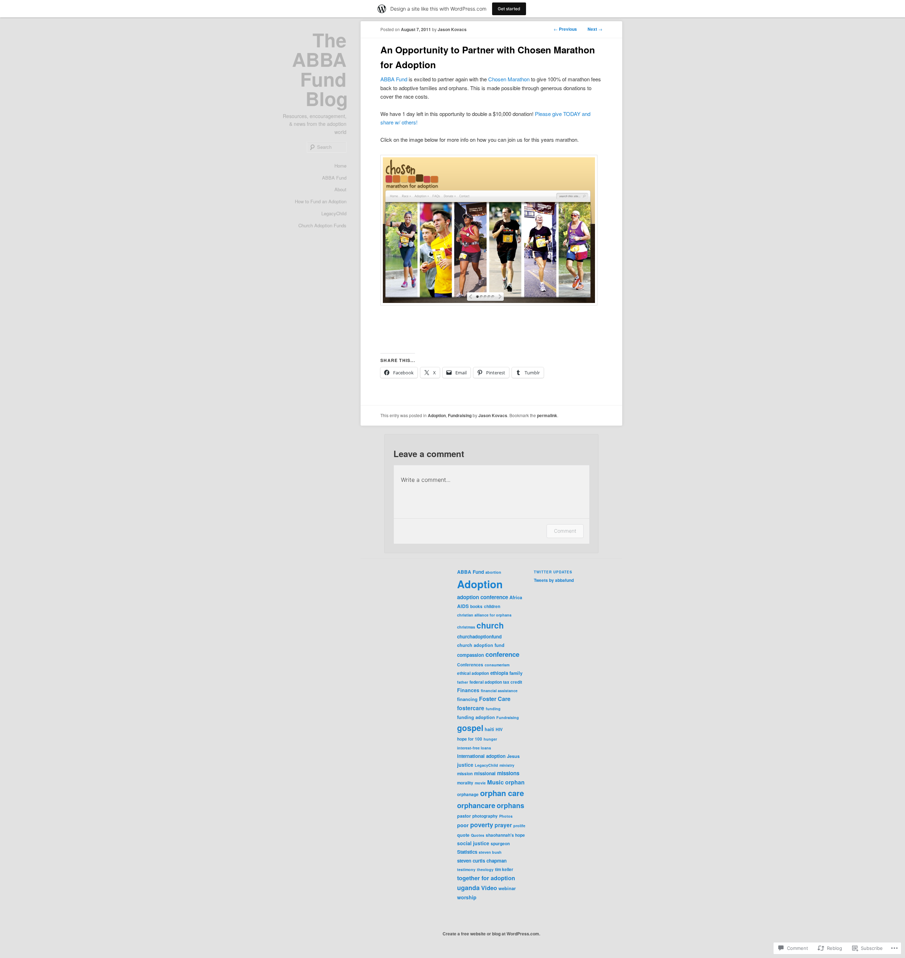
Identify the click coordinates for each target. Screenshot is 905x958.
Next (595, 29)
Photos (506, 816)
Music (495, 782)
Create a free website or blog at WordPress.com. (491, 933)
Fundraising (460, 415)
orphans (510, 805)
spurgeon (500, 844)
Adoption (437, 415)
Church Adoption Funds (322, 225)
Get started (509, 8)
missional (485, 773)
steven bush (490, 852)
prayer (503, 825)
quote (463, 835)
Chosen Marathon (509, 79)
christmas (466, 627)
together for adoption (486, 878)
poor (463, 825)
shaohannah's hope (505, 835)
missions (508, 773)
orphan (515, 782)
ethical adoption (473, 673)
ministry (507, 765)
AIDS (463, 606)
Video (489, 888)
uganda (468, 887)
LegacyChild (333, 213)
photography (485, 816)
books (476, 606)
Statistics (467, 851)
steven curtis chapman (482, 860)
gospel (470, 728)
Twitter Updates (553, 571)
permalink (547, 415)
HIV (499, 729)
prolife (519, 825)
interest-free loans (474, 747)
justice (465, 764)
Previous (565, 29)
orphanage (468, 794)
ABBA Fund (334, 177)
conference (502, 654)
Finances (468, 690)
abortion (493, 572)
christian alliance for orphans (484, 615)
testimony (466, 869)
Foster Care (494, 699)
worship (467, 897)
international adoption (481, 756)
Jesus (513, 756)
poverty (481, 824)
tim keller (504, 869)
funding (493, 708)
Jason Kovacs (452, 29)
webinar (507, 888)
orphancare (476, 805)
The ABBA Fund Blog (320, 69)
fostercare (470, 708)
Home (340, 165)
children (492, 606)
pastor (464, 816)
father (462, 682)
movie (480, 782)
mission (465, 774)
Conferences (470, 665)
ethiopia (499, 673)
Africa (515, 597)
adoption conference (482, 597)
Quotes (477, 835)
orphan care (502, 793)
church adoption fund (480, 645)
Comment (565, 531)
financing (467, 699)
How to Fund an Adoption (320, 201)
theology (485, 869)
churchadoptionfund (479, 636)
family (515, 673)
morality (465, 783)
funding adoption (476, 717)
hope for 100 (469, 739)
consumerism (497, 664)
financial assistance (499, 690)
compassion (470, 655)
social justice (473, 843)
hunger (490, 739)
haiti (489, 729)
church (490, 625)
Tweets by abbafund (554, 580)
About (340, 189)
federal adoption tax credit (495, 682)
